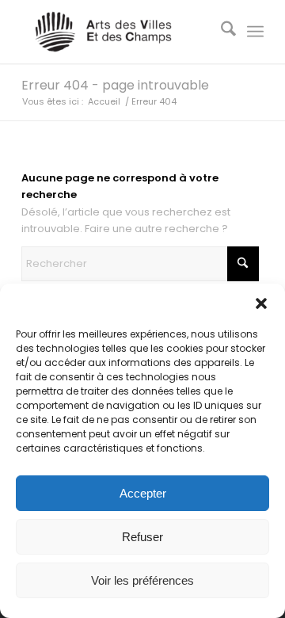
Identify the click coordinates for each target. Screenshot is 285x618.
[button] (261, 303)
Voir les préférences (142, 580)
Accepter (143, 493)
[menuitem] (220, 31)
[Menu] (255, 32)
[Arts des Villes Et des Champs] (118, 31)
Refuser (142, 537)
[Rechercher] (220, 31)
